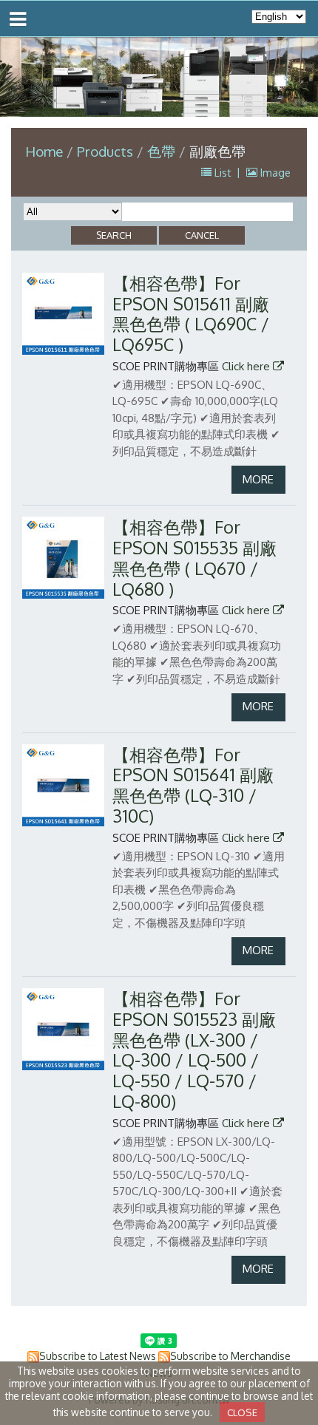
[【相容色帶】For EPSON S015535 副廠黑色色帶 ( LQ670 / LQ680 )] (63, 558)
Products (107, 151)
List (223, 172)
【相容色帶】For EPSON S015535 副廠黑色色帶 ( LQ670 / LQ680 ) (194, 557)
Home (44, 151)
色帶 (161, 151)
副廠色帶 (217, 151)
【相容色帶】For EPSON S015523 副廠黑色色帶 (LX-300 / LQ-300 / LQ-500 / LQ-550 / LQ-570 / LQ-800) (194, 1049)
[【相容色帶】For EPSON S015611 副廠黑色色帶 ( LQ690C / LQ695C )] (63, 314)
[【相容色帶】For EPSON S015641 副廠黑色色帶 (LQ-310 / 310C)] (63, 785)
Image (274, 172)
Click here (247, 366)
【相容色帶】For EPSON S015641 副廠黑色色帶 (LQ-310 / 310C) (193, 785)
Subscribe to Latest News (97, 1356)
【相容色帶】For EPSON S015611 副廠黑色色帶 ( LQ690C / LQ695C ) (190, 314)
